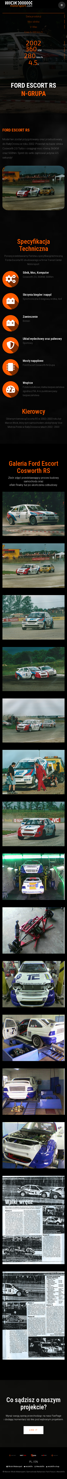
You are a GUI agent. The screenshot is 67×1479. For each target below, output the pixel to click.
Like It (33, 1430)
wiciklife (29, 1466)
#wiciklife (40, 1466)
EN (36, 1461)
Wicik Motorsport (15, 1466)
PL (30, 1461)
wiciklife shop (53, 1466)
